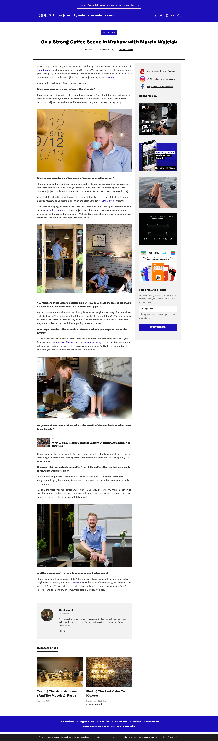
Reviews (136, 722)
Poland (130, 50)
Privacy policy (173, 737)
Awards (109, 15)
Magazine (64, 15)
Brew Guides (95, 15)
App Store (115, 5)
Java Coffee (108, 201)
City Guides (79, 15)
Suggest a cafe (86, 722)
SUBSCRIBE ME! (158, 327)
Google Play (128, 5)
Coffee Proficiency (92, 343)
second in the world (55, 210)
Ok (164, 737)
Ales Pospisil (88, 50)
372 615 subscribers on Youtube (161, 71)
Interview (109, 33)
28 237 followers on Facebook (160, 87)
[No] (215, 737)
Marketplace (121, 722)
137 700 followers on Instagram (161, 79)
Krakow (122, 50)
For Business (67, 722)
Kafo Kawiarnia (44, 70)
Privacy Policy (129, 726)
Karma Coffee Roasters (67, 343)
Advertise (104, 722)
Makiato (110, 77)
